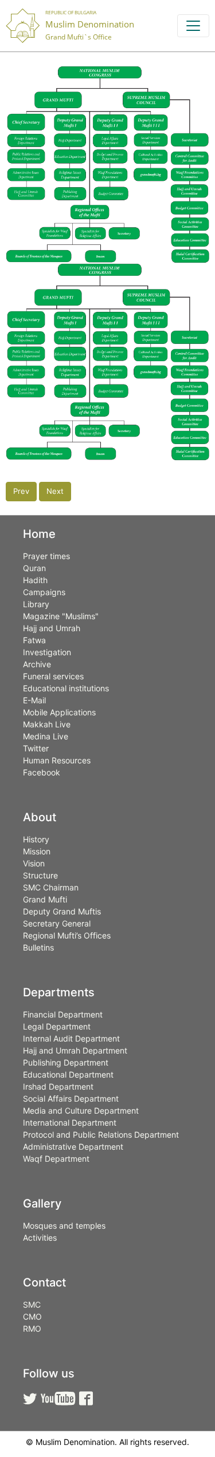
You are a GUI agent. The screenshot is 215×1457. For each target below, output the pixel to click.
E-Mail (34, 700)
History (36, 839)
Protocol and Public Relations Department (101, 1134)
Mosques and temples (64, 1225)
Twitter (36, 748)
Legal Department (57, 1026)
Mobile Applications (59, 712)
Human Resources (57, 760)
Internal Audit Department (71, 1038)
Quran (34, 568)
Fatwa (34, 640)
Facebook (41, 772)
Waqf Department (56, 1158)
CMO (32, 1316)
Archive (37, 664)
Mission (36, 851)
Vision (34, 863)
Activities (40, 1237)
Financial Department (63, 1014)
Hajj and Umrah (51, 628)
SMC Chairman (51, 887)
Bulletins (38, 947)
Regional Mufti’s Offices (67, 935)
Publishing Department (65, 1062)
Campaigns (44, 592)
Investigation (47, 652)
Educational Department (68, 1074)
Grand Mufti (45, 899)
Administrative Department (73, 1146)
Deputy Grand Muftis (62, 911)
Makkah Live (47, 724)
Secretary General (57, 923)
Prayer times (46, 556)
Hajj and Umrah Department (75, 1050)
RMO (32, 1328)
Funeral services (53, 676)
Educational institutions (66, 688)
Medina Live (45, 736)
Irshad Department (58, 1086)
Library (36, 604)
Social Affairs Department (71, 1098)
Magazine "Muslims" (61, 616)
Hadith (35, 580)
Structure (40, 875)
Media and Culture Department (81, 1110)
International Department (69, 1122)
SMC (32, 1304)
